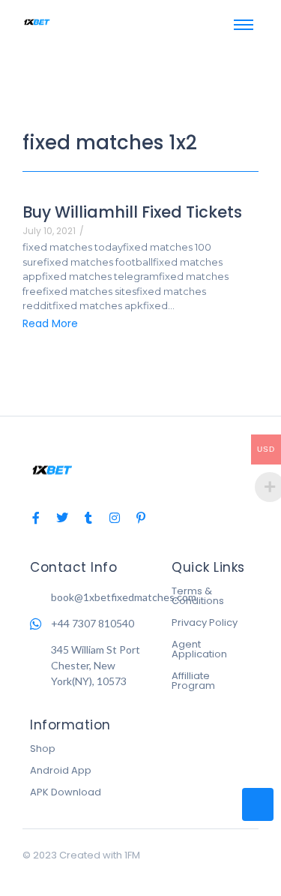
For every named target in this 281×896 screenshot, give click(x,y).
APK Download (65, 792)
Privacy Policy (205, 622)
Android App (60, 770)
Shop (42, 748)
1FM (132, 855)
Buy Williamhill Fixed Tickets (132, 212)
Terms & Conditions (198, 596)
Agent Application (199, 649)
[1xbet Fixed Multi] (37, 22)
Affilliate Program (193, 681)
